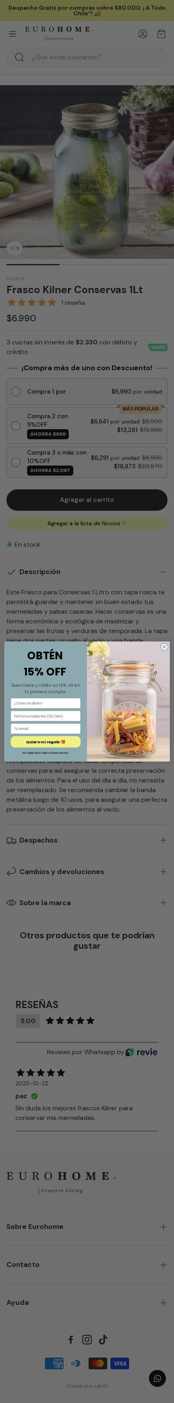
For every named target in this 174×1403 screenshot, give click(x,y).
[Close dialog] (164, 646)
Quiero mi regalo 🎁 (45, 741)
